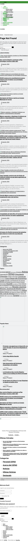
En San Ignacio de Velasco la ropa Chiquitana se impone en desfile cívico (15, 381)
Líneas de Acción (7, 256)
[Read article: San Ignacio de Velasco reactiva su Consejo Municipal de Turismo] (14, 94)
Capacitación (4, 274)
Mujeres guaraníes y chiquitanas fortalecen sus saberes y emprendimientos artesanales (13, 117)
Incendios (10, 287)
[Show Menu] (0, 27)
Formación (12, 285)
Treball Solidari (10, 295)
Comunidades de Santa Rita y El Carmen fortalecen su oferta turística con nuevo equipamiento (14, 214)
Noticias (5, 18)
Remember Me (5, 496)
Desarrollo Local (8, 280)
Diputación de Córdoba (5, 282)
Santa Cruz (17, 293)
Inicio (5, 6)
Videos (4, 264)
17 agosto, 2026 (5, 181)
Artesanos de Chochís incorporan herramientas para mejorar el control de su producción (13, 233)
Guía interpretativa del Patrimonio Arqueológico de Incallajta (12, 364)
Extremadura (3, 283)
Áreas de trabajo (9, 12)
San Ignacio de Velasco (15, 292)
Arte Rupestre (13, 272)
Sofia (6, 295)
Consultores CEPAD (8, 252)
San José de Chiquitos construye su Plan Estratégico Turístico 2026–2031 (11, 60)
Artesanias (19, 272)
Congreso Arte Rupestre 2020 (10, 250)
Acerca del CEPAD (7, 249)
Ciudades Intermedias (8, 22)
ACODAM (2, 272)
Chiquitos (3, 276)
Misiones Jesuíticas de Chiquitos (11, 289)
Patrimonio (15, 290)
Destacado (5, 253)
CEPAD (11, 274)
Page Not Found (8, 34)
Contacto (5, 25)
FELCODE (9, 284)
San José (23, 292)
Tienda (5, 21)
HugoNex (18, 540)
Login (5, 2)
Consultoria (2, 278)
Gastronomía (18, 285)
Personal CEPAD (7, 259)
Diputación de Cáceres (19, 280)
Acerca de (5, 8)
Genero (6, 287)
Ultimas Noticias (7, 263)
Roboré (24, 290)
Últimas (5, 261)
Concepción (22, 276)
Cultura (7, 278)
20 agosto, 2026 (5, 120)
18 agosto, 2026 (5, 160)
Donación (22, 282)
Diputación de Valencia (15, 282)
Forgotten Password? (5, 501)
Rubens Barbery (4, 292)
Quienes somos (9, 9)
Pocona (20, 290)
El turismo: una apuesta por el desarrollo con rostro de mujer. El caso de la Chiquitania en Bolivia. (15, 347)
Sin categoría (6, 260)
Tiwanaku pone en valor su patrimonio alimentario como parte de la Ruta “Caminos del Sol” (14, 156)
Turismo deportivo (23, 295)
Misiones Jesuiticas (19, 287)
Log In (2, 516)
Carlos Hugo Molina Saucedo (11, 356)
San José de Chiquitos (7, 293)
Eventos (4, 19)
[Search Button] (13, 47)
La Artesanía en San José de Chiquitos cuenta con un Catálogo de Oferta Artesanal (15, 372)
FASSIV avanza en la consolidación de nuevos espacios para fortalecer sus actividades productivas (12, 79)
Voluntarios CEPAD (7, 265)
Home (1, 34)
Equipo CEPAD (9, 10)
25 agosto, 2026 (5, 64)
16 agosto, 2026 (5, 218)
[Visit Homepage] (2, 4)
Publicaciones (6, 24)
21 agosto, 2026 (5, 102)
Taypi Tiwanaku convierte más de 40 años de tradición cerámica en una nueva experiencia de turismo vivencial (13, 177)
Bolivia (25, 272)
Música (11, 290)
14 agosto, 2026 (5, 236)
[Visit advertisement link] (12, 321)
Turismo (16, 295)
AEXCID (8, 272)
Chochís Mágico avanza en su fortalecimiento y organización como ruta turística (13, 196)
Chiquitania (19, 274)
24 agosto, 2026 (5, 84)
